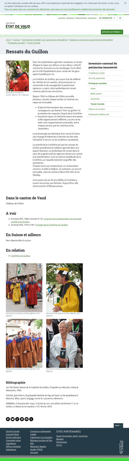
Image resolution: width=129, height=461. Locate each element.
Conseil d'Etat (12, 434)
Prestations (92, 18)
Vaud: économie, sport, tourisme (72, 436)
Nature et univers (97, 109)
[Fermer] (125, 3)
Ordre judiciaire (13, 437)
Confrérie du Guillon (20, 255)
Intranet (34, 452)
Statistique (11, 449)
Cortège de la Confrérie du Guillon (52, 225)
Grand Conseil (12, 431)
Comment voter (13, 440)
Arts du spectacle (97, 78)
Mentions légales (38, 446)
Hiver (93, 88)
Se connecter (106, 18)
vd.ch (8, 39)
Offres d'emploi (81, 18)
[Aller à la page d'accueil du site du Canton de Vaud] (29, 25)
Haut (117, 425)
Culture (16, 39)
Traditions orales (97, 73)
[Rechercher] (120, 18)
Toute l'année (33, 42)
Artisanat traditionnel (99, 114)
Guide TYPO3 (36, 449)
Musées (60, 439)
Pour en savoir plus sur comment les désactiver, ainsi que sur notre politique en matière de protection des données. (60, 9)
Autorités (61, 18)
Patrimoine (61, 442)
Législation (70, 18)
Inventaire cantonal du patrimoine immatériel (91, 39)
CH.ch (59, 445)
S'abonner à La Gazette (41, 437)
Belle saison (96, 93)
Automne (95, 98)
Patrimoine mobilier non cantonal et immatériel (44, 39)
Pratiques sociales (16, 42)
